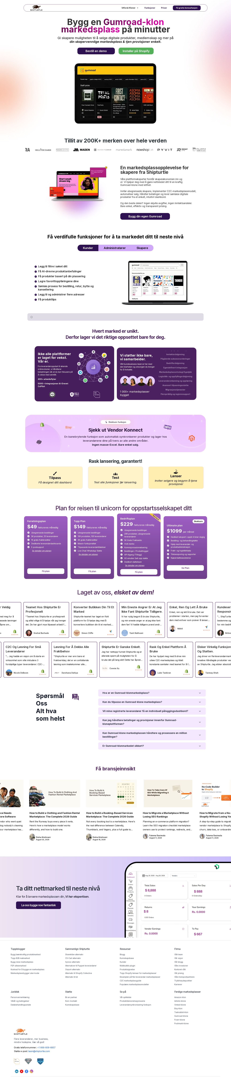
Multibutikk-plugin (127, 966)
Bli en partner (71, 997)
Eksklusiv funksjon (117, 422)
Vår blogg (178, 962)
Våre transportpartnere (184, 977)
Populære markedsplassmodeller (134, 984)
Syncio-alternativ (72, 962)
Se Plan (185, 568)
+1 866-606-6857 (46, 1047)
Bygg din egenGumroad (145, 216)
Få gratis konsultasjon (186, 8)
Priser (164, 8)
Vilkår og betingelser (20, 1001)
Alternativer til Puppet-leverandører (81, 966)
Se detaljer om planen (41, 551)
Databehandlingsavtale (21, 1005)
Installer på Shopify (136, 51)
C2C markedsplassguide (130, 981)
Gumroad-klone (181, 1016)
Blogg (122, 954)
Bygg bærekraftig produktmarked (26, 954)
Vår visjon (178, 958)
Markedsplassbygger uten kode (25, 973)
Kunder (123, 962)
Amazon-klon (180, 997)
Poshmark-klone (181, 1023)
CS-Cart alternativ (73, 958)
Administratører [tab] (115, 248)
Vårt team (178, 954)
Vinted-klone (180, 1005)
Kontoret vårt (180, 969)
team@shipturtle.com (39, 1051)
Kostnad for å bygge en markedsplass (27, 969)
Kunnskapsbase (72, 1005)
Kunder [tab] (88, 248)
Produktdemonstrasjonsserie (132, 1001)
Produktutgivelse (127, 969)
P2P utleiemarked (18, 966)
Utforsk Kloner (128, 8)
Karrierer (178, 984)
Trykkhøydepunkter (183, 981)
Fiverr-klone (179, 1020)
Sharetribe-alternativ (74, 954)
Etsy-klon (178, 1008)
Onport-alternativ (72, 969)
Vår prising (179, 973)
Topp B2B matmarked (20, 958)
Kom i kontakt (71, 1001)
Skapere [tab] (142, 248)
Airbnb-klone (180, 1001)
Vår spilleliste (125, 997)
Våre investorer (181, 966)
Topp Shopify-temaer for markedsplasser (138, 973)
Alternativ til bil (71, 977)
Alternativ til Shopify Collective (78, 973)
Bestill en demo (96, 51)
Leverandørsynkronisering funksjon (135, 1005)
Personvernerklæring (20, 997)
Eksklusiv (198, 521)
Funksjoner (150, 8)
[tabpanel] (115, 282)
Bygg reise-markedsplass (22, 962)
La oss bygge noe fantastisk (38, 905)
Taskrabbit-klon (181, 1012)
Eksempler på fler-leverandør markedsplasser (140, 977)
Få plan (46, 571)
